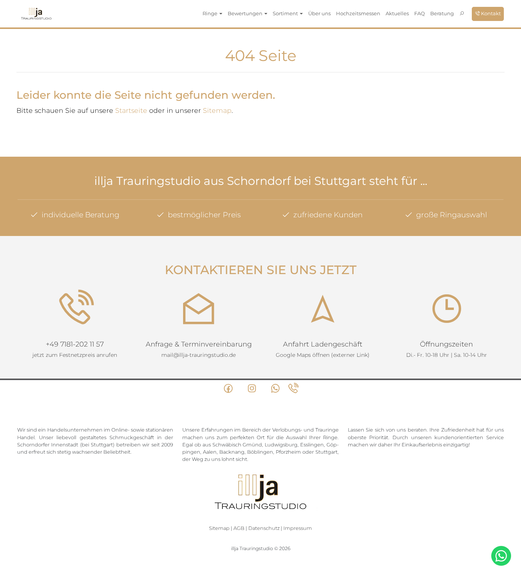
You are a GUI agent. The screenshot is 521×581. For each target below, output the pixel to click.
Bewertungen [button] (246, 13)
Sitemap (217, 110)
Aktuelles (397, 13)
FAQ (419, 13)
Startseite (131, 110)
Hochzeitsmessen (358, 13)
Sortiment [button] (286, 13)
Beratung (442, 13)
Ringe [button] (211, 13)
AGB (238, 528)
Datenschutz (264, 528)
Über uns (319, 13)
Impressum (297, 528)
